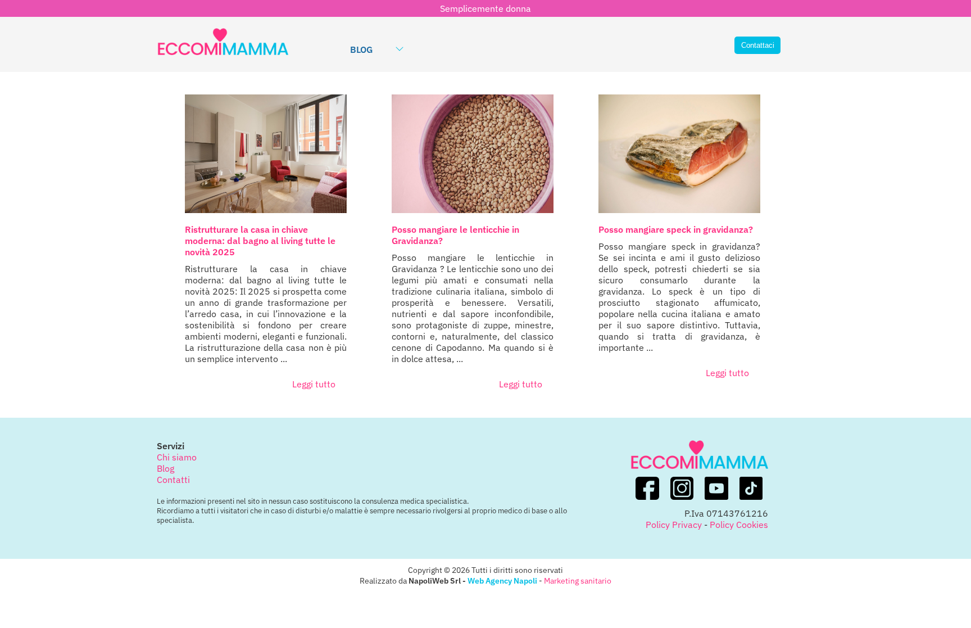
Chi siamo (177, 457)
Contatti (173, 479)
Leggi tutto (313, 384)
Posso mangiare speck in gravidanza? (675, 229)
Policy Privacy (674, 524)
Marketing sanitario (577, 580)
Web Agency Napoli (502, 580)
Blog (361, 49)
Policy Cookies (739, 524)
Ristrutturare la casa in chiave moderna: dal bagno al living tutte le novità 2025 (260, 240)
